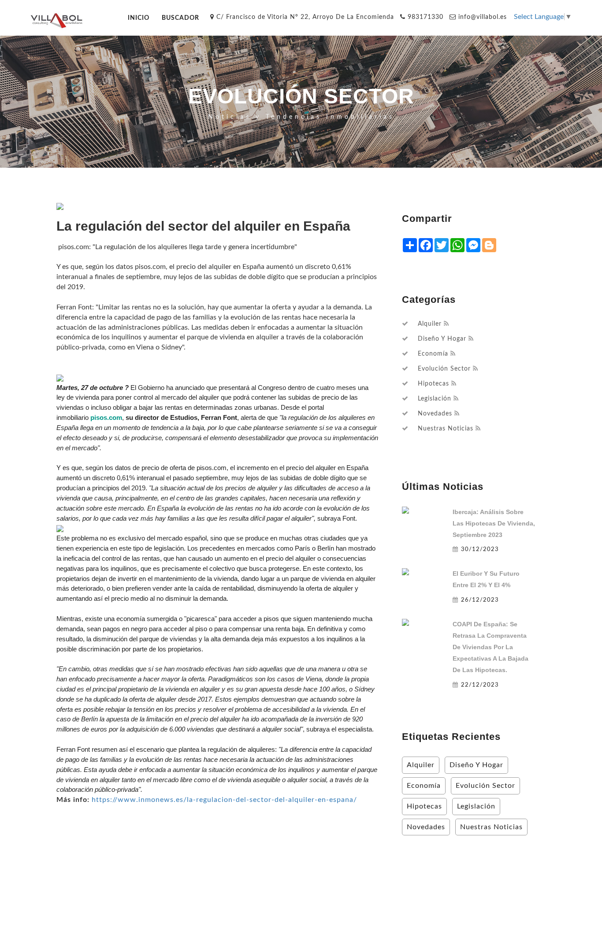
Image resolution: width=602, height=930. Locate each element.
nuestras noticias (445, 429)
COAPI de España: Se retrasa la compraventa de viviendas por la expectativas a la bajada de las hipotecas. (490, 647)
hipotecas (433, 384)
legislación (434, 399)
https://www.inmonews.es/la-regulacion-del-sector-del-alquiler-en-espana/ (224, 799)
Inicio (138, 18)
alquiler (430, 324)
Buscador (180, 18)
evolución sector (444, 369)
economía (433, 354)
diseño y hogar (442, 339)
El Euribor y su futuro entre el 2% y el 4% (486, 579)
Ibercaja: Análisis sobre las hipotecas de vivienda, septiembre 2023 (494, 523)
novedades (435, 414)
